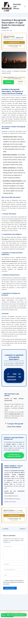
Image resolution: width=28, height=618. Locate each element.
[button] (16, 614)
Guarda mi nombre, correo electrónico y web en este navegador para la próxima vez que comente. (13, 582)
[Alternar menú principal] (25, 6)
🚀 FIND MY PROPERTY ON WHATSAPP (14, 377)
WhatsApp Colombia (14, 42)
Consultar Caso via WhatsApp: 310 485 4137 (14, 455)
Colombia (9, 82)
